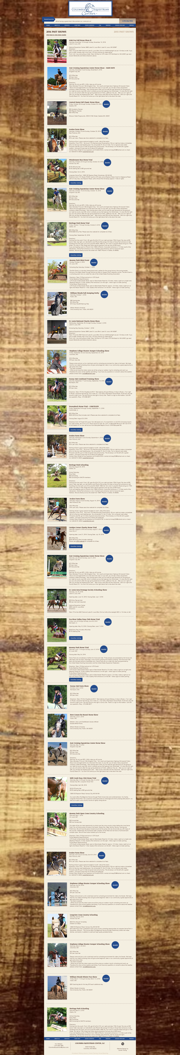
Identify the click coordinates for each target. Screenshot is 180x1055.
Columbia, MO (88, 1048)
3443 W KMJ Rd (90, 1047)
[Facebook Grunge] (122, 1043)
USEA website (80, 541)
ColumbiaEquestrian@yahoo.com (59, 1047)
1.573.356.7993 (58, 1045)
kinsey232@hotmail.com (117, 150)
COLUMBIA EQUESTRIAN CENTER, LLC (90, 1043)
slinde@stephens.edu (88, 373)
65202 (94, 1048)
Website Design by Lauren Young (122, 1049)
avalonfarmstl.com (88, 151)
